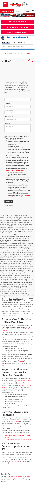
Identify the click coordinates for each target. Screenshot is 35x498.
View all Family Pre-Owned (17, 27)
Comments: (7, 123)
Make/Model (6, 42)
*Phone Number (8, 116)
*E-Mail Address (8, 110)
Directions (19, 11)
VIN (14, 42)
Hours (18, 478)
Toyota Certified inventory (23, 380)
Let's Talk (9, 201)
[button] (7, 11)
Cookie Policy (13, 196)
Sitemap (20, 476)
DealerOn (14, 476)
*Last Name (7, 103)
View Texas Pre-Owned (17, 22)
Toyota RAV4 (10, 384)
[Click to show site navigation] (32, 11)
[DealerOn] (5, 474)
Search (28, 53)
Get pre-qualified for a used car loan (16, 434)
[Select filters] (29, 61)
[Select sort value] (32, 60)
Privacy (24, 476)
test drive (10, 456)
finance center (14, 421)
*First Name (7, 97)
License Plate (22, 42)
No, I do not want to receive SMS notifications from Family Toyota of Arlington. (17, 174)
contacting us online (13, 461)
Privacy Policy (9, 170)
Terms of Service (20, 170)
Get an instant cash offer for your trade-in (18, 439)
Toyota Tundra (21, 384)
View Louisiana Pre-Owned (17, 32)
